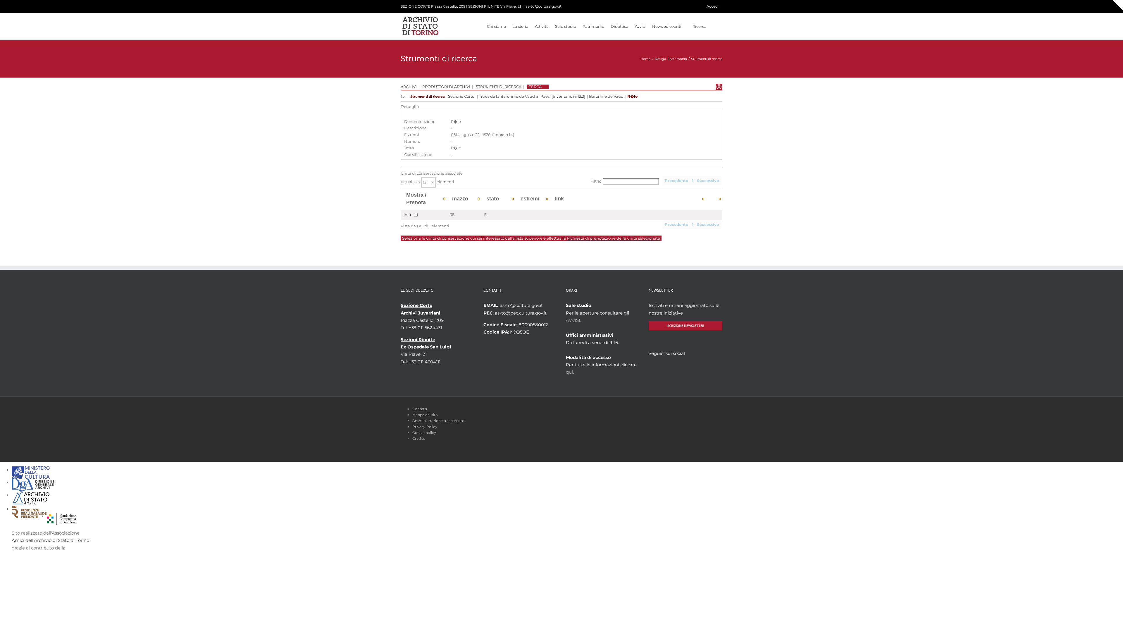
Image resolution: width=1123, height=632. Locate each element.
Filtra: (595, 181)
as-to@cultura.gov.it (544, 6)
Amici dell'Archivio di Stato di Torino (50, 540)
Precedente (676, 180)
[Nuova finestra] (61, 516)
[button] (714, 26)
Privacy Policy (424, 427)
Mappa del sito (425, 415)
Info (407, 214)
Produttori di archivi (446, 87)
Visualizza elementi (427, 182)
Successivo (708, 180)
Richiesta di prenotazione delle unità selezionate (613, 238)
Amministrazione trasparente (438, 420)
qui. (570, 372)
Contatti (419, 409)
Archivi (409, 87)
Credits (418, 438)
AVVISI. (573, 320)
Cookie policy (424, 432)
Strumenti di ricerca (498, 87)
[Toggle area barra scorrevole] (1117, 5)
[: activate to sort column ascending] (714, 198)
